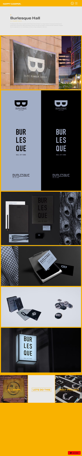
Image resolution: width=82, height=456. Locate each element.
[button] (76, 3)
